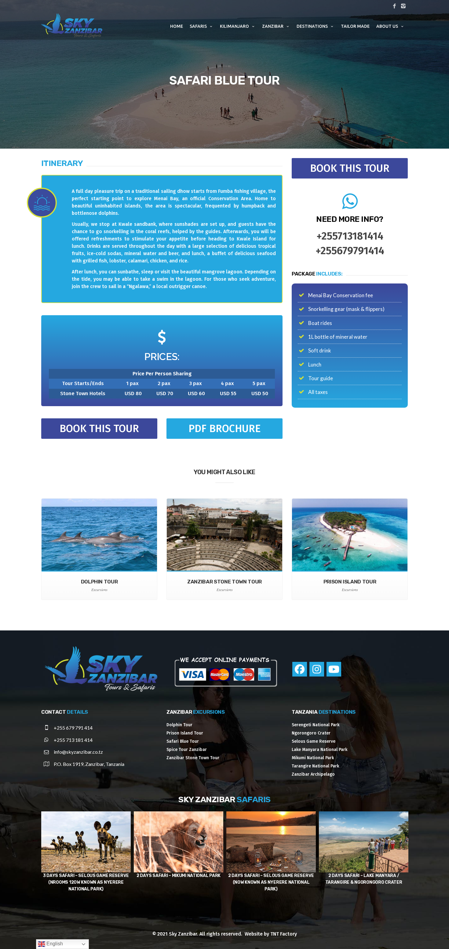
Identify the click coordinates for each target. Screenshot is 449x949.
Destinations (312, 26)
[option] (86, 855)
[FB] (394, 6)
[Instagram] (316, 669)
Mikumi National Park (313, 757)
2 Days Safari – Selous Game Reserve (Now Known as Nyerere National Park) (86, 882)
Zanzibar (272, 26)
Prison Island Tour (184, 733)
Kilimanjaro (234, 26)
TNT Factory (283, 934)
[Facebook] (299, 669)
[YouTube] (334, 669)
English (54, 943)
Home (176, 26)
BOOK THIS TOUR (99, 428)
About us (387, 26)
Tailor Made (355, 26)
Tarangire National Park (315, 766)
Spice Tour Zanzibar (186, 749)
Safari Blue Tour (182, 741)
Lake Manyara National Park (319, 749)
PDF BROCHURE (224, 428)
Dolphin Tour (179, 724)
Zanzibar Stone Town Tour (192, 757)
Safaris (198, 26)
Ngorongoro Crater (311, 733)
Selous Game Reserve (313, 741)
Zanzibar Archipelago (313, 774)
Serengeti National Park (315, 724)
